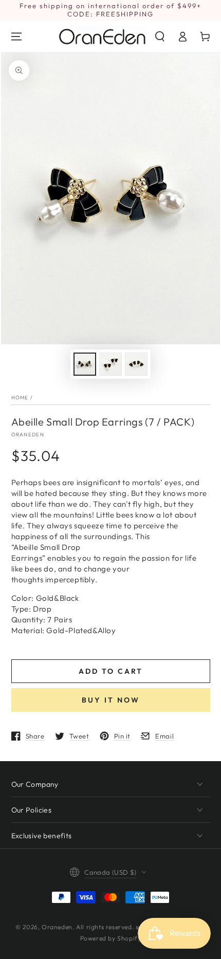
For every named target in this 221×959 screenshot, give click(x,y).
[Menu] (16, 36)
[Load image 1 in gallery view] (84, 364)
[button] (160, 36)
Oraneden (27, 434)
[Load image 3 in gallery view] (136, 364)
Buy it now (111, 700)
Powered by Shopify (110, 938)
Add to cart (111, 671)
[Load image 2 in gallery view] (110, 364)
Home (20, 397)
